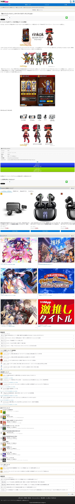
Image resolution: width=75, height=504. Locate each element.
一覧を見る (72, 188)
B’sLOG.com (53, 497)
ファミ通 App (4, 2)
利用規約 (25, 497)
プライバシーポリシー (36, 497)
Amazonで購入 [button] (15, 231)
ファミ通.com (48, 497)
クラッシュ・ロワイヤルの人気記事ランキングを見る (9, 391)
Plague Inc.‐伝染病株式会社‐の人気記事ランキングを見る (9, 395)
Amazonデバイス (23, 191)
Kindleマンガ (15, 191)
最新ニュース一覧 (19, 7)
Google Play (38, 170)
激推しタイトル (40, 9)
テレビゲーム (30, 191)
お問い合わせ (20, 497)
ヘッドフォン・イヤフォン (6, 191)
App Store (38, 165)
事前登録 (34, 9)
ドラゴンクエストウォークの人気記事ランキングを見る (9, 382)
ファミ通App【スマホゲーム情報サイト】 (7, 7)
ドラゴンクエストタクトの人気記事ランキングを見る (9, 404)
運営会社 (29, 497)
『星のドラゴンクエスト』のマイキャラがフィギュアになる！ (33, 7)
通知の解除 (43, 497)
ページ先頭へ (71, 494)
